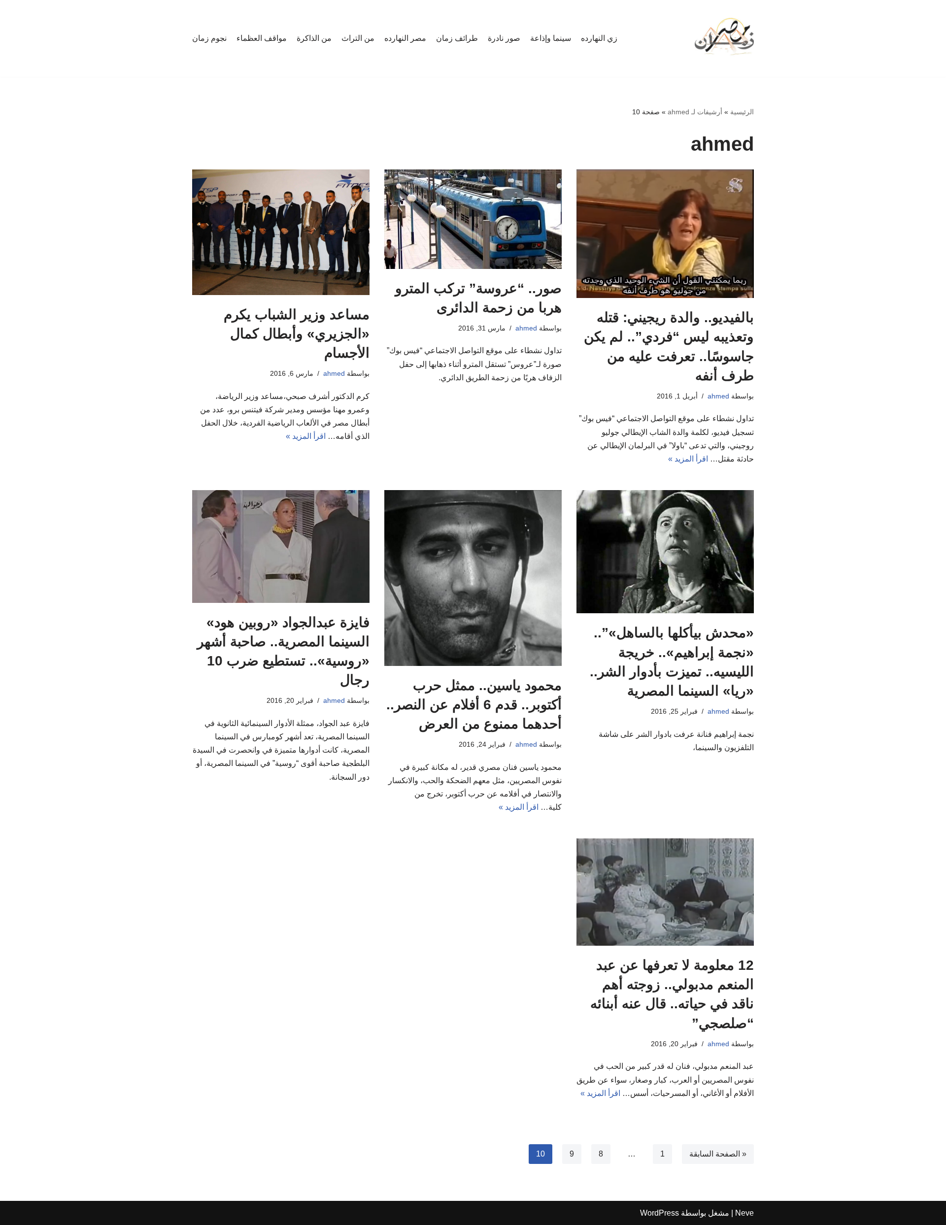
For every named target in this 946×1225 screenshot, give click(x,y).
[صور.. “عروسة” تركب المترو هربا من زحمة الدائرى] (473, 219)
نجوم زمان (209, 38)
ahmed (718, 396)
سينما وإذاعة (550, 38)
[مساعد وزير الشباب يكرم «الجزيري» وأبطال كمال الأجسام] (281, 232)
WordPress (659, 1213)
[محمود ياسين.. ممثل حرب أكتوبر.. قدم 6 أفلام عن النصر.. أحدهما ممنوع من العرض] (473, 578)
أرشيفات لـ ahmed (695, 112)
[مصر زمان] (724, 38)
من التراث (357, 38)
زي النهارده (599, 38)
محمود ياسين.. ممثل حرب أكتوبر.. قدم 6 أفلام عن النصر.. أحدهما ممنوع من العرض (474, 704)
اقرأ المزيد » (688, 459)
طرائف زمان (457, 38)
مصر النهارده (405, 38)
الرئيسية (742, 112)
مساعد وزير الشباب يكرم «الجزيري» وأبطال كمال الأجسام (297, 334)
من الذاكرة (314, 38)
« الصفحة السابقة (717, 1154)
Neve (744, 1213)
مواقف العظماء (261, 38)
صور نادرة (504, 38)
